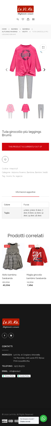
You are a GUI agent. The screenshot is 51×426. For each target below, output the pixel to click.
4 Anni (26, 210)
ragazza (19, 176)
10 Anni (38, 213)
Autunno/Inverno (9, 32)
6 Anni (38, 210)
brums (9, 176)
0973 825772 (19, 366)
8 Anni (31, 213)
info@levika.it (14, 371)
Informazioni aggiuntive (25, 192)
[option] (10, 111)
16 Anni (38, 216)
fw (14, 176)
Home (4, 29)
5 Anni (32, 210)
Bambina (26, 29)
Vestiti (25, 32)
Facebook (4, 335)
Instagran (11, 335)
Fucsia (26, 205)
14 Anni (31, 216)
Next (44, 70)
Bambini (14, 29)
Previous (6, 70)
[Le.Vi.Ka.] (25, 10)
